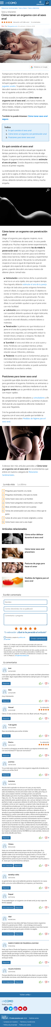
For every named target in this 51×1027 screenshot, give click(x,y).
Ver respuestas (8, 907)
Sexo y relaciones (33, 8)
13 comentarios (35, 22)
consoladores (39, 398)
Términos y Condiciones (27, 1022)
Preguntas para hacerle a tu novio (18, 491)
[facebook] (6, 1008)
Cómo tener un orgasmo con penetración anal (27, 134)
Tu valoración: (10, 632)
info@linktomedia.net (21, 655)
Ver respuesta (7, 865)
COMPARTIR (40, 4)
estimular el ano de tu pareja (35, 284)
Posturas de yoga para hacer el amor (35, 565)
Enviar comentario (38, 638)
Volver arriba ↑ (25, 994)
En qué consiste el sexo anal (20, 130)
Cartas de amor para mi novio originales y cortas (24, 518)
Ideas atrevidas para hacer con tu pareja (20, 507)
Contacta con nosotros (11, 1022)
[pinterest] (25, 1008)
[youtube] (20, 1008)
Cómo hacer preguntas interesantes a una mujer (24, 502)
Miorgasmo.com (12, 26)
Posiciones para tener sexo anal (21, 137)
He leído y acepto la (14, 638)
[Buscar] (47, 3)
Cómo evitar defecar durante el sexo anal (34, 536)
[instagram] (15, 1008)
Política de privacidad (10, 1025)
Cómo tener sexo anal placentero (34, 551)
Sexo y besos (23, 8)
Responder (6, 683)
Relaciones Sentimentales (9, 8)
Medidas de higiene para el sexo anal (24, 420)
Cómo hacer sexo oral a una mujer (18, 522)
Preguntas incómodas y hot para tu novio (21, 494)
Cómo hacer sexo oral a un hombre (19, 499)
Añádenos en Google (40, 67)
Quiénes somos (34, 1018)
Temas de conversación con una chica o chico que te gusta (25, 512)
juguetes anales (9, 86)
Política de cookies (25, 1025)
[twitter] (11, 1008)
